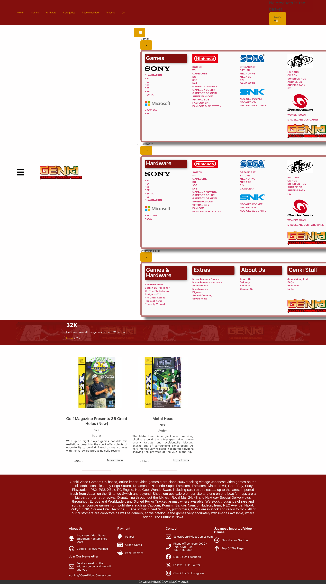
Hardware (51, 12)
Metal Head (163, 418)
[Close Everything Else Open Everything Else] (146, 257)
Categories (69, 12)
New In (20, 12)
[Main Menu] (20, 172)
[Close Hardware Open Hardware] (146, 150)
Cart (124, 12)
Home (69, 338)
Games (35, 12)
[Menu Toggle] (139, 32)
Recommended (90, 12)
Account (110, 12)
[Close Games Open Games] (146, 45)
